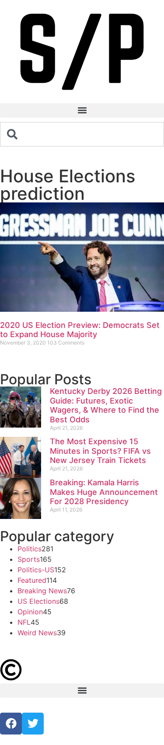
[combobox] (82, 134)
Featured (31, 580)
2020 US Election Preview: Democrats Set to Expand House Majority (80, 329)
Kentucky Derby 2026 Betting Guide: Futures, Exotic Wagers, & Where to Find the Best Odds (106, 405)
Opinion (30, 611)
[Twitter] (33, 724)
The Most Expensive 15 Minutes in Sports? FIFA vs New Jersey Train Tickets (100, 451)
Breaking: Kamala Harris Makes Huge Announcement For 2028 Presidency (104, 492)
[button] (82, 110)
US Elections (38, 601)
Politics (29, 548)
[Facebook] (11, 724)
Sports (28, 559)
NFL (24, 622)
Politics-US (35, 569)
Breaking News (42, 590)
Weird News (37, 632)
